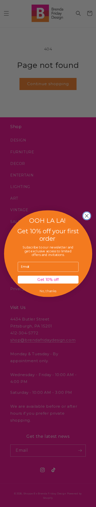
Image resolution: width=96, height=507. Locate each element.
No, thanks (48, 291)
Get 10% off (48, 279)
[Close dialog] (87, 216)
